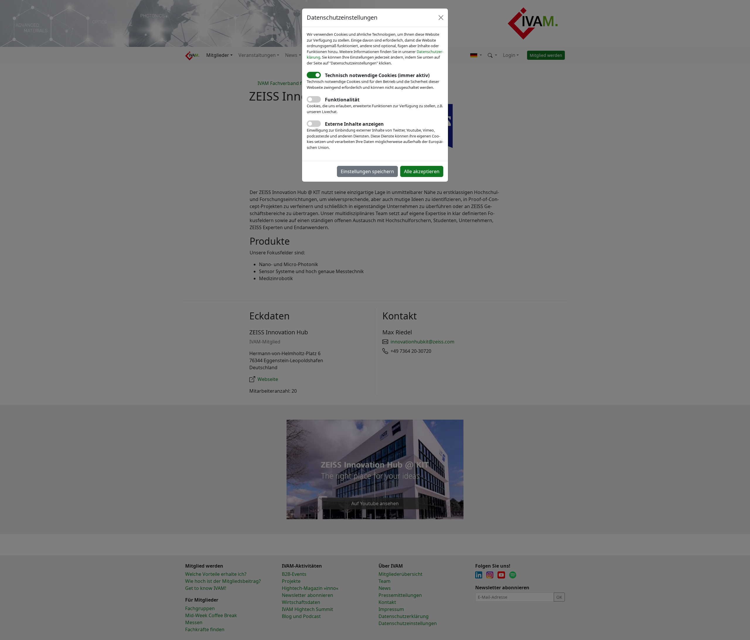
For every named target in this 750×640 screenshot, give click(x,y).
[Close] (441, 17)
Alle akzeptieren (421, 171)
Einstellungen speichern (367, 171)
